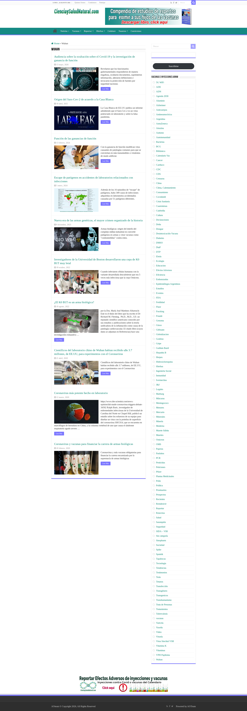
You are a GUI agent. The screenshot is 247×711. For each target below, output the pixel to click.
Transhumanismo (164, 600)
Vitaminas (160, 650)
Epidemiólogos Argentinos (168, 284)
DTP (158, 252)
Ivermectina (161, 380)
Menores (160, 407)
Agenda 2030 (162, 96)
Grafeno (160, 339)
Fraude (159, 316)
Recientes (160, 499)
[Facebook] (174, 2)
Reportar (88, 31)
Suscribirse (174, 66)
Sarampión (161, 522)
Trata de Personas (164, 604)
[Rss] (171, 2)
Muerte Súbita (162, 430)
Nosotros (122, 31)
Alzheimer (161, 105)
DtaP (158, 247)
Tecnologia (161, 563)
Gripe (158, 343)
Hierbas (99, 31)
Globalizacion (162, 334)
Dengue (159, 229)
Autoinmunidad (163, 137)
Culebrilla (160, 210)
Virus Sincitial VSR (165, 641)
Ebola (158, 256)
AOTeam (191, 706)
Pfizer (158, 472)
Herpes (159, 357)
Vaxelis (159, 627)
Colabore (111, 31)
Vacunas (75, 31)
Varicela (159, 623)
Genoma (160, 320)
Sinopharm (161, 540)
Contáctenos (92, 3)
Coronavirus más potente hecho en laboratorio (81, 393)
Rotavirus (160, 513)
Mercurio (160, 412)
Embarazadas (162, 279)
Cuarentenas (161, 206)
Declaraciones (162, 220)
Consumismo (162, 192)
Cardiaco (160, 165)
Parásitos (160, 453)
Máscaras (160, 398)
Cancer (159, 160)
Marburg (160, 394)
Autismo (160, 133)
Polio (158, 481)
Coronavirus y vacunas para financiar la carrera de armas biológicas (93, 443)
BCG (158, 146)
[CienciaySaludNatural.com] (76, 11)
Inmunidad (161, 375)
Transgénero (161, 591)
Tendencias (161, 568)
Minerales (160, 417)
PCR (158, 458)
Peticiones (160, 467)
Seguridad (160, 526)
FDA (158, 297)
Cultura (159, 215)
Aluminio (160, 100)
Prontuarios (161, 490)
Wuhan (159, 659)
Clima (159, 183)
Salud (158, 517)
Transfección (162, 586)
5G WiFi (160, 82)
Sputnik (159, 554)
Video (159, 632)
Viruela (159, 636)
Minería (159, 421)
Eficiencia (160, 275)
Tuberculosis (162, 614)
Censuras (160, 178)
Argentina (160, 119)
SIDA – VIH (162, 531)
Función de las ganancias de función (75, 138)
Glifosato (160, 330)
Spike (158, 549)
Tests (158, 577)
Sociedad (160, 545)
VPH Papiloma (163, 655)
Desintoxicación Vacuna (167, 233)
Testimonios (161, 572)
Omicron (160, 439)
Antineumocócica (164, 114)
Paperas (159, 449)
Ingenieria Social (163, 371)
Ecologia (160, 261)
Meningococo (162, 403)
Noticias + (64, 31)
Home (56, 43)
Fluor (158, 307)
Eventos (159, 293)
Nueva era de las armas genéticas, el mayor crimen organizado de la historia (98, 220)
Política (159, 485)
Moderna (160, 426)
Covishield (161, 197)
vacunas (159, 618)
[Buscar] (193, 2)
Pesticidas (160, 462)
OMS (158, 444)
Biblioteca (160, 151)
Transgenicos (162, 595)
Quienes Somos (80, 3)
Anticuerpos (161, 110)
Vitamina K (161, 646)
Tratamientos (162, 609)
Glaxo (159, 325)
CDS (158, 174)
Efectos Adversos (164, 270)
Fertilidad (160, 302)
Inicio (55, 31)
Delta (158, 224)
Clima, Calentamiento (166, 188)
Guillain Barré (162, 348)
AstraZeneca (162, 123)
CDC (158, 169)
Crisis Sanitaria (163, 201)
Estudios (160, 288)
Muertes (159, 435)
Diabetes (160, 238)
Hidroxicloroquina (164, 362)
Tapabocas (161, 559)
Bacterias (160, 142)
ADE (158, 87)
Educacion (161, 265)
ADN (158, 91)
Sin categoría (162, 536)
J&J (158, 384)
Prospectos (161, 494)
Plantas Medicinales (165, 476)
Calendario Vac (163, 155)
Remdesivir (161, 504)
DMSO (159, 242)
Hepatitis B (161, 352)
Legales (159, 389)
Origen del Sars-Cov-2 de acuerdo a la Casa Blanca (83, 99)
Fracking (160, 311)
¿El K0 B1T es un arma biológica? (74, 302)
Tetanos (159, 581)
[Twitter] (176, 2)
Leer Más (105, 89)
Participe (102, 3)
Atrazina (160, 128)
